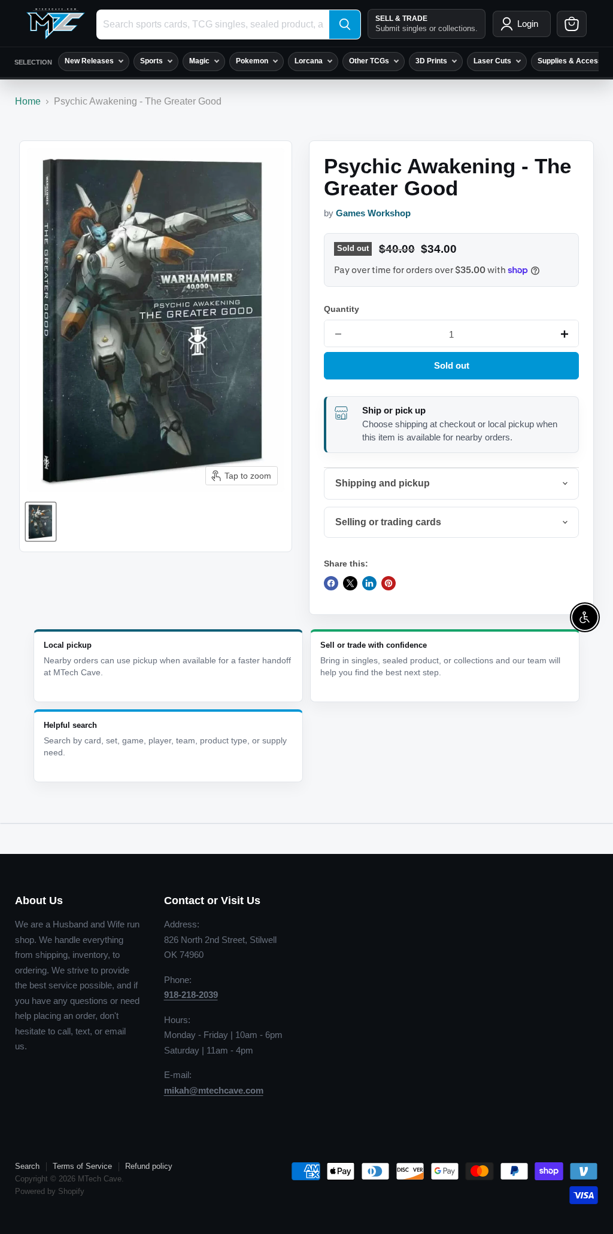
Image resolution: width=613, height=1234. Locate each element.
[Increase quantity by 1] (564, 334)
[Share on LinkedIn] (369, 583)
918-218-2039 (191, 995)
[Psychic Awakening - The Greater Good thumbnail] (41, 522)
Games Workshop (373, 213)
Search (27, 1166)
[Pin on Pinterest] (388, 583)
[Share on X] (350, 583)
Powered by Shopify (49, 1191)
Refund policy (148, 1166)
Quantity (341, 309)
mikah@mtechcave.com (213, 1090)
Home (28, 101)
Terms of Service (82, 1166)
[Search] (344, 24)
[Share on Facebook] (331, 583)
